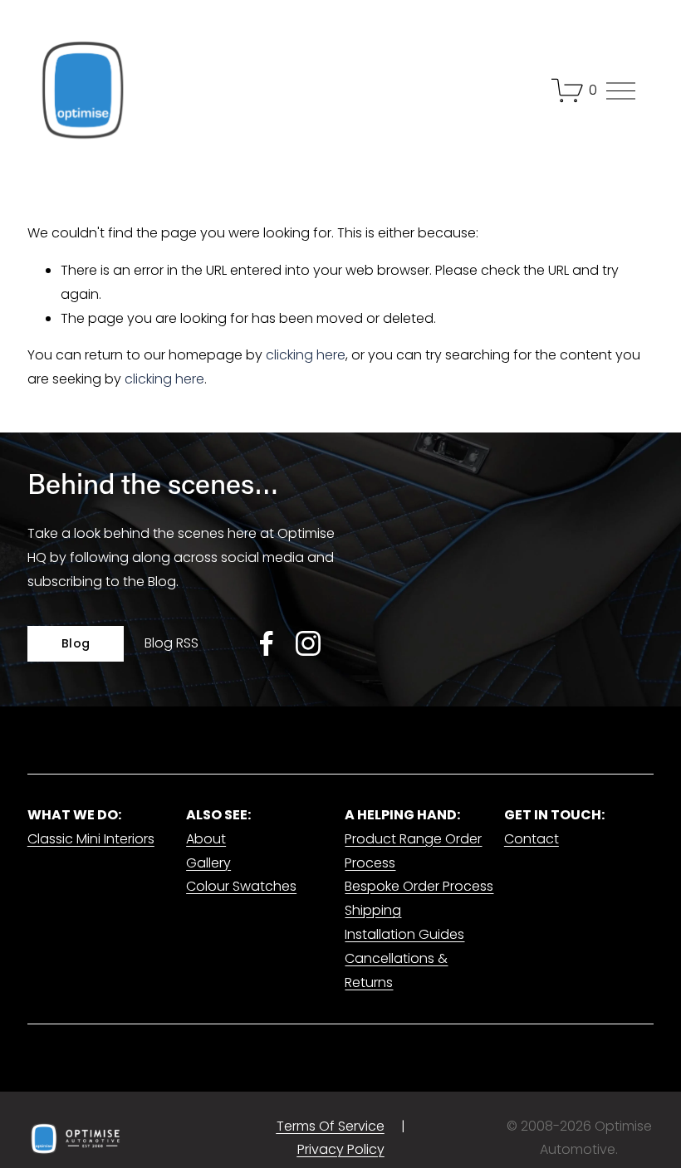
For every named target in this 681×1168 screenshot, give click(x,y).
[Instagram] (308, 643)
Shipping (373, 910)
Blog (75, 643)
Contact (531, 838)
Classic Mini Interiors (90, 838)
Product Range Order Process (413, 850)
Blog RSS (171, 642)
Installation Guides (404, 934)
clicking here (305, 354)
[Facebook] (266, 643)
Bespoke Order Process (419, 886)
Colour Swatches (241, 886)
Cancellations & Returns (396, 970)
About (206, 838)
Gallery (208, 862)
